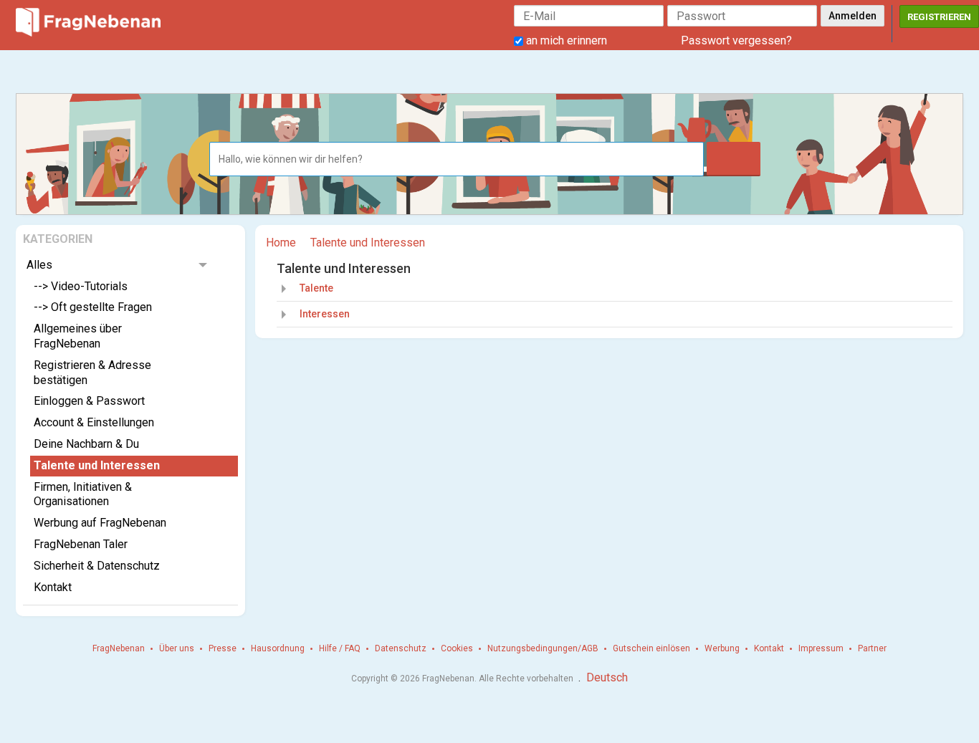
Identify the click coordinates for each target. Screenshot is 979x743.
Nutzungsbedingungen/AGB (542, 648)
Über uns (176, 648)
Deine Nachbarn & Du (86, 444)
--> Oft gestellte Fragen (93, 307)
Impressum (821, 648)
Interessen (325, 314)
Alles (39, 265)
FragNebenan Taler (81, 544)
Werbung (722, 648)
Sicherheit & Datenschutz (97, 565)
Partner (872, 648)
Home (281, 242)
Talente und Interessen (97, 465)
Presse (223, 648)
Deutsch (607, 677)
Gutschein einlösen (651, 648)
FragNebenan (118, 648)
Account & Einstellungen (94, 422)
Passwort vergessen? (736, 40)
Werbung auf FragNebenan (100, 522)
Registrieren (939, 16)
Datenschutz (400, 648)
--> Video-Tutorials (81, 286)
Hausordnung (278, 648)
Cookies (457, 648)
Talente (316, 288)
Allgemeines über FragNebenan (78, 336)
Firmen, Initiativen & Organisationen (83, 494)
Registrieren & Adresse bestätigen (92, 372)
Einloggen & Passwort (89, 401)
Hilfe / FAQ (339, 648)
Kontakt (53, 587)
